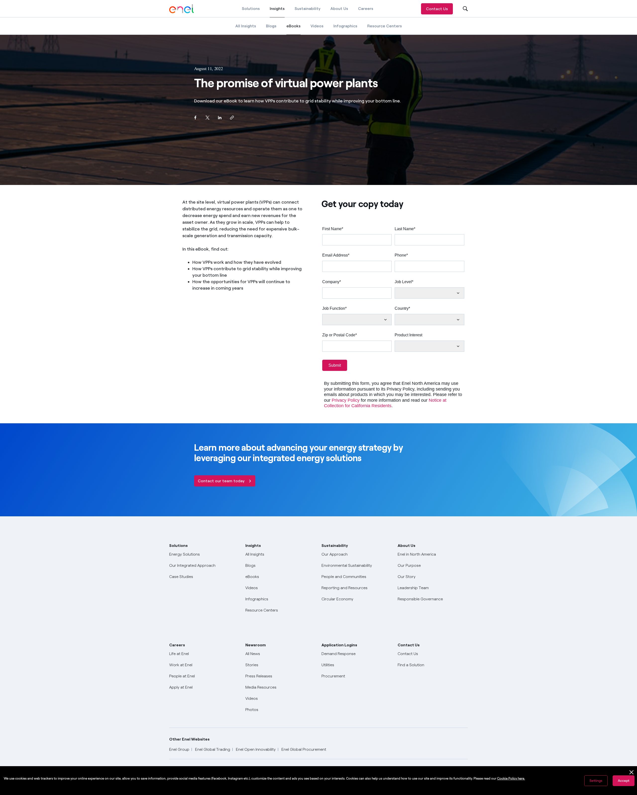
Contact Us (437, 8)
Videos (317, 26)
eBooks (293, 29)
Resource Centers (384, 26)
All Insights (245, 26)
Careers (365, 8)
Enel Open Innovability (256, 749)
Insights (277, 11)
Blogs (271, 26)
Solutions (251, 8)
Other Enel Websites (189, 739)
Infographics (345, 26)
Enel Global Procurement (303, 749)
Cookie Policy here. (511, 778)
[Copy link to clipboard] (231, 117)
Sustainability (307, 8)
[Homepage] (181, 8)
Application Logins (339, 645)
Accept (623, 781)
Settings (595, 781)
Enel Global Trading (212, 749)
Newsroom (255, 645)
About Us (339, 8)
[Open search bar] (462, 8)
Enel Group (179, 749)
